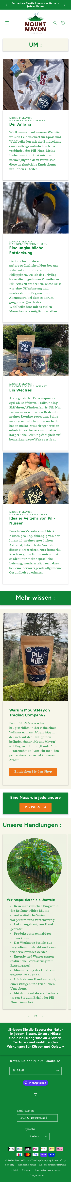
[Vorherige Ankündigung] (6, 4)
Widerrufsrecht (27, 1165)
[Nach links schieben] (28, 1016)
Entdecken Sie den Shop (33, 771)
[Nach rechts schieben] (43, 1016)
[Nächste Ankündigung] (64, 4)
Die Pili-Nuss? (35, 807)
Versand (26, 1170)
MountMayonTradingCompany (33, 1160)
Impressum (37, 1175)
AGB (15, 1170)
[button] (7, 23)
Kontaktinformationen (48, 1170)
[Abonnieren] (57, 1071)
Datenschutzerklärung (52, 1165)
